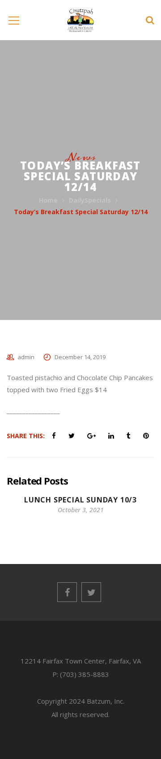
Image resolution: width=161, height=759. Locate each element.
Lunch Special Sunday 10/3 (80, 500)
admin (25, 357)
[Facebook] (67, 592)
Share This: (26, 435)
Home (48, 200)
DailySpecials (90, 200)
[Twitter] (91, 592)
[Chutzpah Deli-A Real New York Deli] (80, 20)
